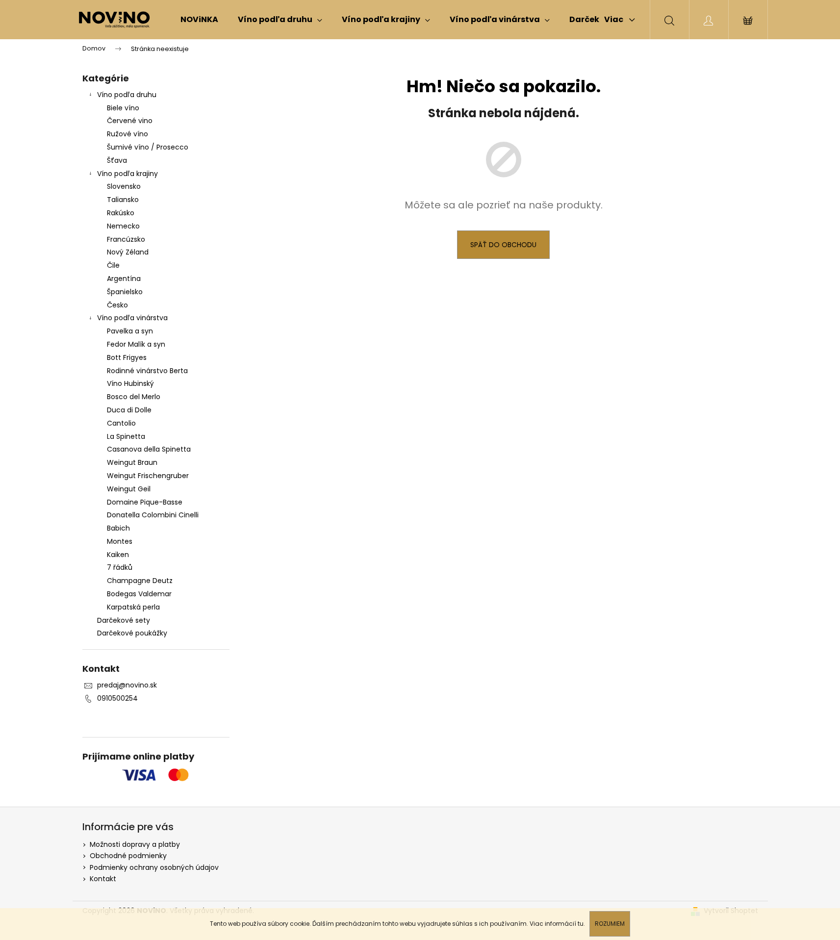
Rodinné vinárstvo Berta (147, 371)
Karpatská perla (133, 607)
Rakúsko (120, 213)
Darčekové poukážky (132, 633)
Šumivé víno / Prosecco (147, 147)
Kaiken (118, 554)
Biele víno (123, 108)
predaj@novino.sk (127, 685)
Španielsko (125, 292)
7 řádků (119, 567)
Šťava (117, 160)
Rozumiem (610, 923)
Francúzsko (126, 239)
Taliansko (123, 199)
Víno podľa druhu (126, 95)
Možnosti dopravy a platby (135, 844)
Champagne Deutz (140, 580)
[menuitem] (199, 19)
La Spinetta (126, 436)
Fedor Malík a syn (136, 344)
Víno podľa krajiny (127, 173)
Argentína (124, 278)
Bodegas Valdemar (139, 594)
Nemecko (123, 226)
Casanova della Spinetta (149, 449)
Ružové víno (127, 134)
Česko (117, 305)
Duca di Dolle (129, 410)
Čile (113, 265)
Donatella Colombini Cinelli (153, 515)
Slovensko (124, 186)
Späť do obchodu (503, 245)
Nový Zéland (128, 252)
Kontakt (103, 879)
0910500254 (117, 698)
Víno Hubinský (130, 383)
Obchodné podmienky (128, 856)
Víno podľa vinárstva (132, 318)
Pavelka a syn (130, 331)
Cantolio (121, 423)
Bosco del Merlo (133, 397)
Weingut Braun (132, 462)
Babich (118, 528)
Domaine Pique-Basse (144, 502)
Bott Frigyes (127, 357)
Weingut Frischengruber (148, 476)
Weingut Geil (129, 489)
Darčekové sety (123, 620)
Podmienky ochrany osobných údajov (154, 867)
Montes (119, 541)
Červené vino (130, 121)
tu (581, 923)
